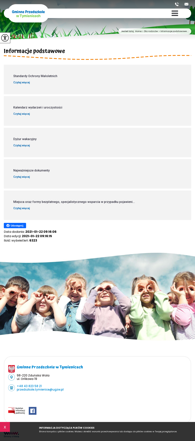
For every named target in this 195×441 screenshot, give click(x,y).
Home (138, 31)
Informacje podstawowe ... (173, 31)
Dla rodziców (150, 31)
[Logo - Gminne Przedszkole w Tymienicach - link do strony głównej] (28, 15)
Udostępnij (17, 225)
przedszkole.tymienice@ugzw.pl (186, 4)
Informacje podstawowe (34, 52)
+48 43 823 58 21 (178, 4)
